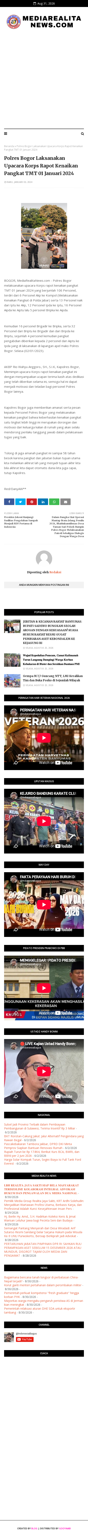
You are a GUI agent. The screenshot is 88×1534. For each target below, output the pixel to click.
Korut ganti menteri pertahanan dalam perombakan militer (42, 1285)
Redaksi (55, 572)
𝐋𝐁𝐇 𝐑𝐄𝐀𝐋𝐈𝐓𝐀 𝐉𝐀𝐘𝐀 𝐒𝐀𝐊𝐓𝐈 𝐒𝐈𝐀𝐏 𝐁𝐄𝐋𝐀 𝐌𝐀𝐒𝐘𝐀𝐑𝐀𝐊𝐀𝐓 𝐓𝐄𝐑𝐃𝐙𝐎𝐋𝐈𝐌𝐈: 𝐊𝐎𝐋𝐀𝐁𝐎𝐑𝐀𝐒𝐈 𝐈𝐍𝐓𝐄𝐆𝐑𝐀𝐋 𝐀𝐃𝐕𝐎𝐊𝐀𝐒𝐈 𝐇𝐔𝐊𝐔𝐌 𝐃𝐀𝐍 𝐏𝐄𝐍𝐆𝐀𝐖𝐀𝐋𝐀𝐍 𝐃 (41, 1189)
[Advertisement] (44, 79)
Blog (34, 1528)
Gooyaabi (65, 1528)
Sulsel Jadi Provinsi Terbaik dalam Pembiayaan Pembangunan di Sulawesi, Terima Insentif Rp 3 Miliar (39, 1126)
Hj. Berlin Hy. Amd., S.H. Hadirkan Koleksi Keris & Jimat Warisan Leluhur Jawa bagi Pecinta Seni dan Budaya (40, 1218)
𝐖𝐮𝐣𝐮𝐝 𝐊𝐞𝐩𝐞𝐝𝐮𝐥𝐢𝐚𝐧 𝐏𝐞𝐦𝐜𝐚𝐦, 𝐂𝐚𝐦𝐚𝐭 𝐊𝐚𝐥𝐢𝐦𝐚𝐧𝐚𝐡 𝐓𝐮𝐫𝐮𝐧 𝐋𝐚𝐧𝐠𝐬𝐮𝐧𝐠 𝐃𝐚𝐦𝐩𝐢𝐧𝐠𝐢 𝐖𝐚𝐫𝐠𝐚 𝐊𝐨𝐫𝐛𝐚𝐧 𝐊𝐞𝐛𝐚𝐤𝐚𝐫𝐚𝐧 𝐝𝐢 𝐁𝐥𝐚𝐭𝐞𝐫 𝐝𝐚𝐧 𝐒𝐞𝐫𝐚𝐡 (51, 660)
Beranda (9, 146)
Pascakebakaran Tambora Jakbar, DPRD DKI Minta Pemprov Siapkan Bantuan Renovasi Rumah (38, 1146)
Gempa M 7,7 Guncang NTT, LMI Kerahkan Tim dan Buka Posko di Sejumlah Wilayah (53, 678)
